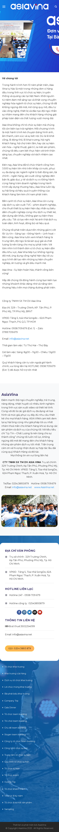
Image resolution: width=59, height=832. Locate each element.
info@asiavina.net (19, 338)
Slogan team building (15, 734)
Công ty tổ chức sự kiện (16, 748)
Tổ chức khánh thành (14, 789)
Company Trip (11, 700)
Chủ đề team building (15, 727)
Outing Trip (10, 782)
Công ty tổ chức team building (19, 741)
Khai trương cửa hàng (15, 673)
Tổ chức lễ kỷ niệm (13, 796)
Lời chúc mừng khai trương (18, 687)
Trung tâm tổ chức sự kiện (17, 755)
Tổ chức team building (15, 714)
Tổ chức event (11, 775)
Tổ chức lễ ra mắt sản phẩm (18, 802)
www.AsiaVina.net (44, 487)
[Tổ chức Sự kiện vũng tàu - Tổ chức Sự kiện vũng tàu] (30, 7)
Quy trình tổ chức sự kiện (16, 761)
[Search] (56, 6)
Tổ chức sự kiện (12, 768)
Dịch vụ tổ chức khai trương (18, 680)
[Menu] (4, 6)
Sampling (9, 809)
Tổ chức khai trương (14, 666)
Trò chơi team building (15, 721)
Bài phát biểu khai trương (17, 693)
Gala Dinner (10, 707)
